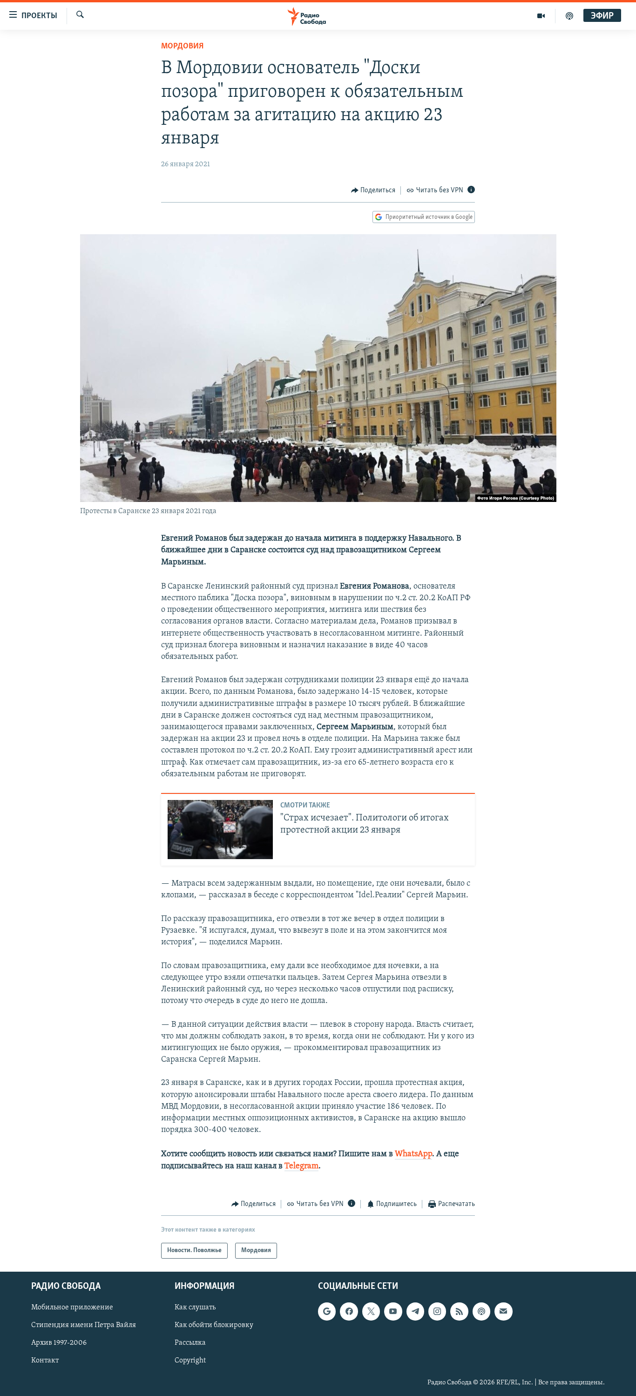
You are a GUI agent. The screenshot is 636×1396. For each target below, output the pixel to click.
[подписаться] (503, 1312)
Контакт (45, 1361)
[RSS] (459, 1312)
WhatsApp (413, 1154)
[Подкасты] (481, 1312)
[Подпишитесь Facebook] (349, 1312)
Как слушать (195, 1308)
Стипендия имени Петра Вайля (83, 1325)
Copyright (190, 1361)
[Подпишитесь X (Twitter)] (371, 1312)
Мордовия (182, 46)
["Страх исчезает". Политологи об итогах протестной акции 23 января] (220, 829)
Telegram (301, 1166)
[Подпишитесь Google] (327, 1312)
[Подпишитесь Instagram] (437, 1312)
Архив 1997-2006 (59, 1343)
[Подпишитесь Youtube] (393, 1312)
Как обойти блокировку (214, 1325)
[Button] (373, 190)
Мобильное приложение (72, 1308)
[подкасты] (569, 16)
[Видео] (541, 16)
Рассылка (190, 1343)
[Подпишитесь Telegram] (415, 1312)
